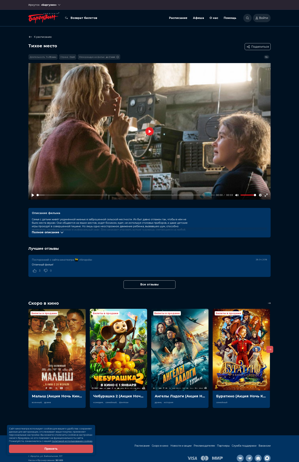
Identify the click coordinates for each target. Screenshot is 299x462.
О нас (214, 18)
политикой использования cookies (72, 441)
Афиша (198, 18)
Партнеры (223, 445)
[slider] (126, 195)
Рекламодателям (204, 445)
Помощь (230, 18)
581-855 (59, 460)
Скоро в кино (160, 445)
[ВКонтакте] (240, 458)
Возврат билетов (84, 18)
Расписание (178, 18)
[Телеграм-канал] (249, 458)
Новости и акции (181, 445)
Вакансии (265, 445)
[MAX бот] (267, 458)
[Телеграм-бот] (258, 458)
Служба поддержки (244, 445)
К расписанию (43, 36)
